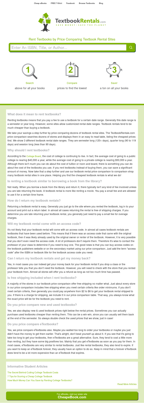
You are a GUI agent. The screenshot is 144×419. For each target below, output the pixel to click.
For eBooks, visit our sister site (72, 395)
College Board (33, 156)
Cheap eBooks (40, 3)
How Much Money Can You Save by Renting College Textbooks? (39, 380)
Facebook (70, 3)
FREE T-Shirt (56, 3)
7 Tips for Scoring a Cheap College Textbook (29, 376)
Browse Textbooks (87, 3)
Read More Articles (127, 384)
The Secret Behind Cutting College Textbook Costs (32, 372)
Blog (101, 3)
